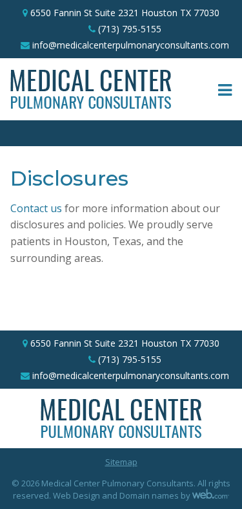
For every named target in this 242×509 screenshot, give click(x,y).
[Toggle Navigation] (225, 89)
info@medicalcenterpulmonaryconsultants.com (130, 45)
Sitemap (121, 462)
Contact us (36, 208)
